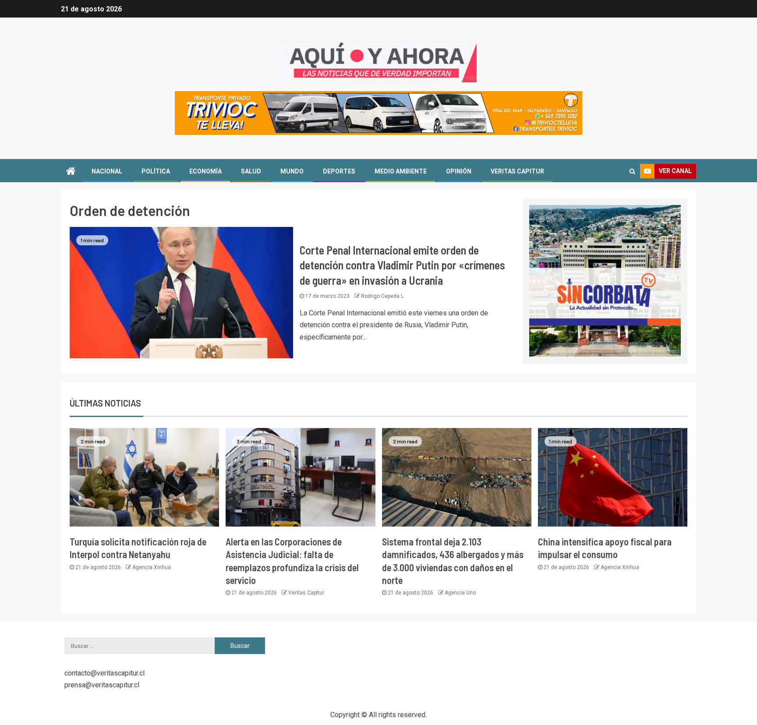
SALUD (251, 171)
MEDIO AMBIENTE (401, 171)
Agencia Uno (460, 593)
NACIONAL (107, 171)
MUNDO (292, 171)
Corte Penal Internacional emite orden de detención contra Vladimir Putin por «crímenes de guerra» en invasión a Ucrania (402, 265)
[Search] (632, 171)
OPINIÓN (458, 171)
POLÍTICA (155, 171)
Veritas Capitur (306, 593)
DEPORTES (339, 171)
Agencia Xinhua (151, 567)
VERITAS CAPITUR (517, 171)
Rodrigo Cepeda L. (383, 296)
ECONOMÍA (205, 171)
